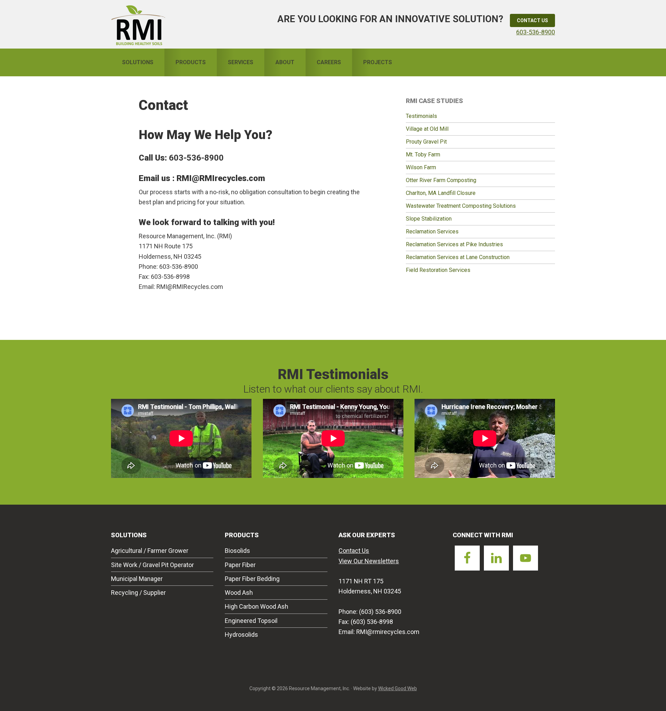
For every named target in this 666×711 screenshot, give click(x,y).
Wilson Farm (421, 167)
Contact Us (532, 20)
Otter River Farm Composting (441, 180)
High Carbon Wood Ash (256, 606)
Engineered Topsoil (251, 620)
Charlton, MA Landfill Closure (441, 193)
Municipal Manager (137, 578)
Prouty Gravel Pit (426, 141)
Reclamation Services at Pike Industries (454, 244)
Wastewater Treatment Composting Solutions (461, 206)
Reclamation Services (432, 231)
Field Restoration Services (438, 270)
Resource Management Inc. (138, 24)
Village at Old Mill (427, 129)
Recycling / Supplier (138, 592)
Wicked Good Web (397, 688)
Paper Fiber (240, 564)
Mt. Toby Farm (423, 154)
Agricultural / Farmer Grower (149, 550)
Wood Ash (239, 592)
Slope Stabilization (429, 218)
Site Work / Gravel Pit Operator (152, 564)
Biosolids (237, 550)
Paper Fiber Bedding (252, 578)
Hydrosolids (241, 634)
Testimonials (421, 116)
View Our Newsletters (369, 561)
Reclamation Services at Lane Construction (458, 257)
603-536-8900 (535, 32)
